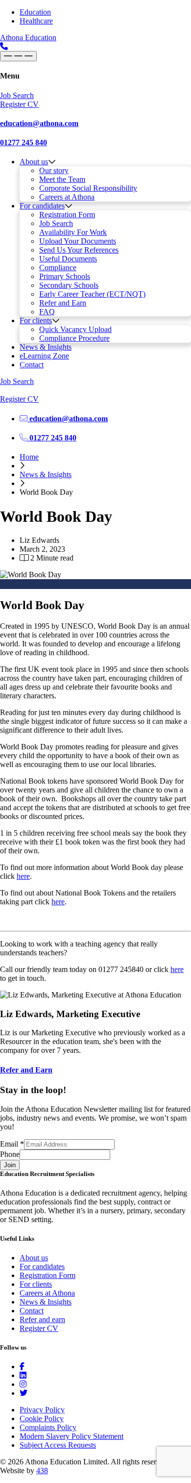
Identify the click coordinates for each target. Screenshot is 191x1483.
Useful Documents (68, 259)
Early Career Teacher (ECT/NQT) (92, 294)
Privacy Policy (42, 1410)
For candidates (42, 206)
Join (10, 1165)
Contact (32, 364)
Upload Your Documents (77, 241)
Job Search (56, 223)
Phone (10, 1154)
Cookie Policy (42, 1418)
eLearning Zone (44, 356)
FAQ (47, 311)
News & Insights (46, 347)
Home (29, 457)
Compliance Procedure (74, 338)
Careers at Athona (67, 197)
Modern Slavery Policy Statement (71, 1436)
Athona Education (28, 37)
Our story (54, 170)
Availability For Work (73, 232)
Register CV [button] (19, 104)
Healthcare (36, 21)
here (23, 876)
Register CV (39, 1328)
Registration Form (67, 214)
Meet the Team (62, 179)
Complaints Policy (48, 1427)
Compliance (57, 267)
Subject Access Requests (58, 1445)
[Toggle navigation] (18, 56)
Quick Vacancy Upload (75, 329)
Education (35, 12)
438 (42, 1470)
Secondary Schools (68, 285)
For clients (36, 320)
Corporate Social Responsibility (88, 188)
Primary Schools (64, 276)
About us (34, 161)
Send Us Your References (79, 250)
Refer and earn (42, 1319)
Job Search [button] (17, 95)
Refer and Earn (62, 303)
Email (12, 1144)
